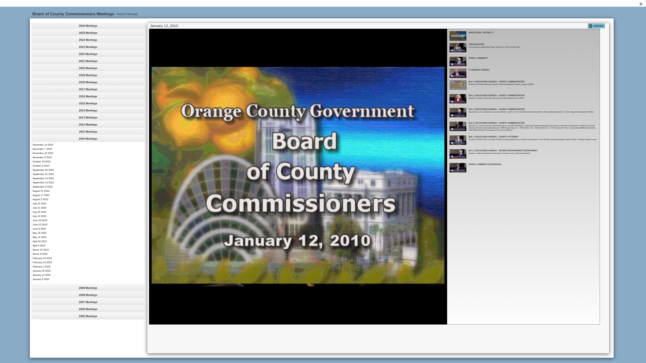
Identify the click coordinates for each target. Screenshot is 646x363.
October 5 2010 (41, 165)
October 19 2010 (42, 161)
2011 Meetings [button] (88, 131)
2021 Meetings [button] (88, 61)
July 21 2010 (39, 207)
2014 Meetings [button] (88, 110)
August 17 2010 (41, 195)
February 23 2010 (42, 258)
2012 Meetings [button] (88, 124)
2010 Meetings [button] (88, 138)
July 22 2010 (39, 203)
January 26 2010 (42, 270)
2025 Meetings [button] (88, 32)
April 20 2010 (40, 241)
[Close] (641, 3)
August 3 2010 (40, 199)
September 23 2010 (43, 170)
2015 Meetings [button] (88, 103)
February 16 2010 (42, 262)
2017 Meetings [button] (88, 89)
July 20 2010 (39, 212)
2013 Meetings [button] (88, 117)
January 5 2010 (41, 279)
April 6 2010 (39, 245)
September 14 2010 (43, 178)
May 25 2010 (40, 233)
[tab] (88, 26)
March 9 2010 (40, 254)
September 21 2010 (43, 174)
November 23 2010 (43, 153)
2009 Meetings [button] (88, 288)
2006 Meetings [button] (88, 309)
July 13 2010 (39, 216)
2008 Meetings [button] (88, 295)
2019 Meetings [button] (88, 75)
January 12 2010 (42, 275)
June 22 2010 (40, 224)
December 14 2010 (43, 144)
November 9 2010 (42, 157)
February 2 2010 (41, 266)
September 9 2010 (42, 186)
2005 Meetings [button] (88, 316)
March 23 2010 (41, 249)
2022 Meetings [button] (88, 54)
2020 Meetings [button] (88, 68)
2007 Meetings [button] (88, 302)
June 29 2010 (40, 220)
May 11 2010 (39, 237)
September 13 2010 (43, 182)
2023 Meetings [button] (88, 47)
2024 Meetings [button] (88, 39)
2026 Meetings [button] (88, 25)
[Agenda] (596, 26)
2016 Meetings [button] (88, 96)
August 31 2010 (41, 191)
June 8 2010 (39, 228)
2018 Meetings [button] (88, 82)
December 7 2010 (42, 149)
